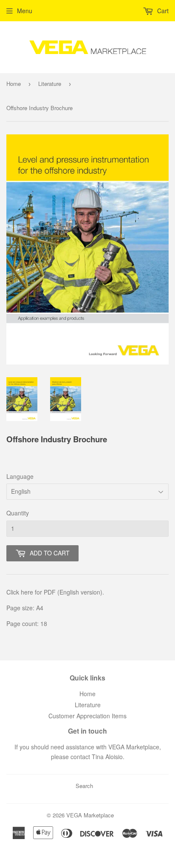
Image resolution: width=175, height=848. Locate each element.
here (27, 592)
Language (20, 476)
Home (13, 84)
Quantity (17, 513)
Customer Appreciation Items (87, 715)
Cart (162, 10)
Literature (49, 84)
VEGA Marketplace (90, 815)
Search (84, 786)
